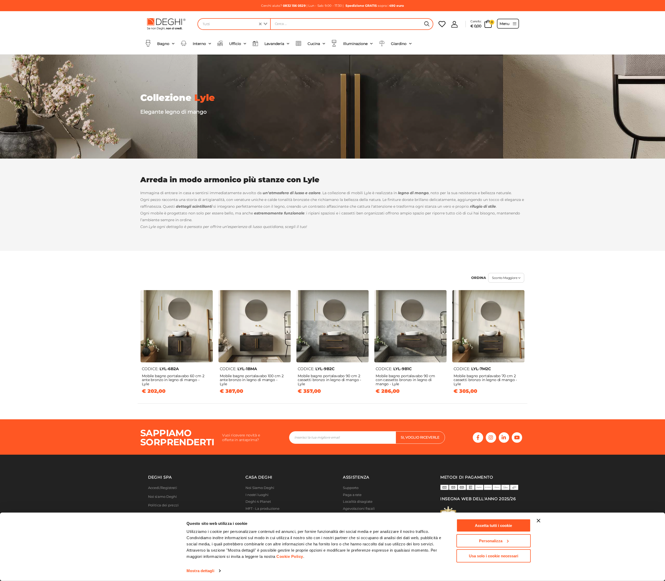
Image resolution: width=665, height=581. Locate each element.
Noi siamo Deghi (162, 497)
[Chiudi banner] (538, 521)
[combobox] (233, 24)
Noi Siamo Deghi (259, 488)
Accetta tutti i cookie (493, 525)
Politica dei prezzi (163, 505)
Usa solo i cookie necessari (493, 556)
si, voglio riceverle (420, 437)
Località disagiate (358, 502)
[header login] (454, 24)
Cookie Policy (289, 556)
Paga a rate (352, 495)
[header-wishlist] (441, 24)
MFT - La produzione (262, 509)
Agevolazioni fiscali (359, 509)
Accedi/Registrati (162, 488)
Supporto (350, 488)
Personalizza (490, 540)
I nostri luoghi (257, 495)
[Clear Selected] (260, 24)
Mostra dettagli (200, 571)
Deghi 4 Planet (258, 502)
